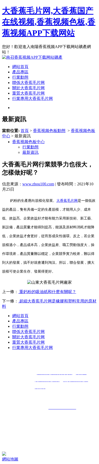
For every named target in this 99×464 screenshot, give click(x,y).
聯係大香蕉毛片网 (28, 82)
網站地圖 (10, 459)
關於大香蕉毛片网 (28, 88)
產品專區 (20, 72)
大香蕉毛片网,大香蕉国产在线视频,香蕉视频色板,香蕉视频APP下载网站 (48, 21)
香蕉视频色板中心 (28, 142)
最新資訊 (30, 152)
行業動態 (20, 77)
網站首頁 (20, 66)
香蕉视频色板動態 (49, 130)
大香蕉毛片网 (67, 201)
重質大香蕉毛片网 (28, 93)
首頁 (25, 130)
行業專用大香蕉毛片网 (32, 98)
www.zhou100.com (38, 184)
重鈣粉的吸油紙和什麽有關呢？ (47, 292)
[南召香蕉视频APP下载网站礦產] (32, 57)
